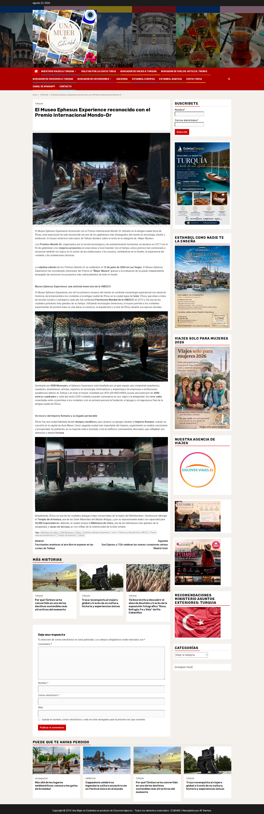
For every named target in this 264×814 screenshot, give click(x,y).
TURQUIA (39, 104)
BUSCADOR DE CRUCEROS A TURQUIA (53, 79)
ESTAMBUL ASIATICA (170, 79)
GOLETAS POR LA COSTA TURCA (98, 71)
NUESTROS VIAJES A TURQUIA (57, 71)
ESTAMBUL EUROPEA (143, 79)
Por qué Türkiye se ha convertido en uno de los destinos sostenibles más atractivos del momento (51, 604)
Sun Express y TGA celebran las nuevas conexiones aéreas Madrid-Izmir (135, 545)
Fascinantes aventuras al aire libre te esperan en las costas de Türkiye (64, 545)
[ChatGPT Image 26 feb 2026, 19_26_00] (198, 470)
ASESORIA (122, 79)
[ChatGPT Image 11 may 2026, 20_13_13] (198, 561)
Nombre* (180, 109)
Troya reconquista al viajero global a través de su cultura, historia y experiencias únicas (101, 603)
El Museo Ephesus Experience (96, 532)
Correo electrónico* (186, 120)
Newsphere (188, 810)
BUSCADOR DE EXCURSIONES (93, 79)
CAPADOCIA (90, 778)
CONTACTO (65, 86)
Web (40, 707)
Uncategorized (41, 778)
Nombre (43, 683)
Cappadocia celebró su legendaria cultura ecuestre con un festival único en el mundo (106, 785)
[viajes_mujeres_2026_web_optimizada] (202, 387)
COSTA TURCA (194, 79)
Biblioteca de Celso (49, 532)
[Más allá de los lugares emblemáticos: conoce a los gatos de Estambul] (56, 760)
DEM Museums (67, 532)
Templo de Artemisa (67, 535)
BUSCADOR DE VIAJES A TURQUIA (138, 71)
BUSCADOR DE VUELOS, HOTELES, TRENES (184, 71)
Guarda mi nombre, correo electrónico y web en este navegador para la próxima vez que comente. (93, 719)
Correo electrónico (48, 695)
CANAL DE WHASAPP (44, 86)
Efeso (78, 532)
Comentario (45, 644)
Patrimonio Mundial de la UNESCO (133, 532)
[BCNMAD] (202, 286)
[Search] (229, 79)
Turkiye (81, 535)
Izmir (114, 532)
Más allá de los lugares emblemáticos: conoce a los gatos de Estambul (56, 785)
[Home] (36, 71)
